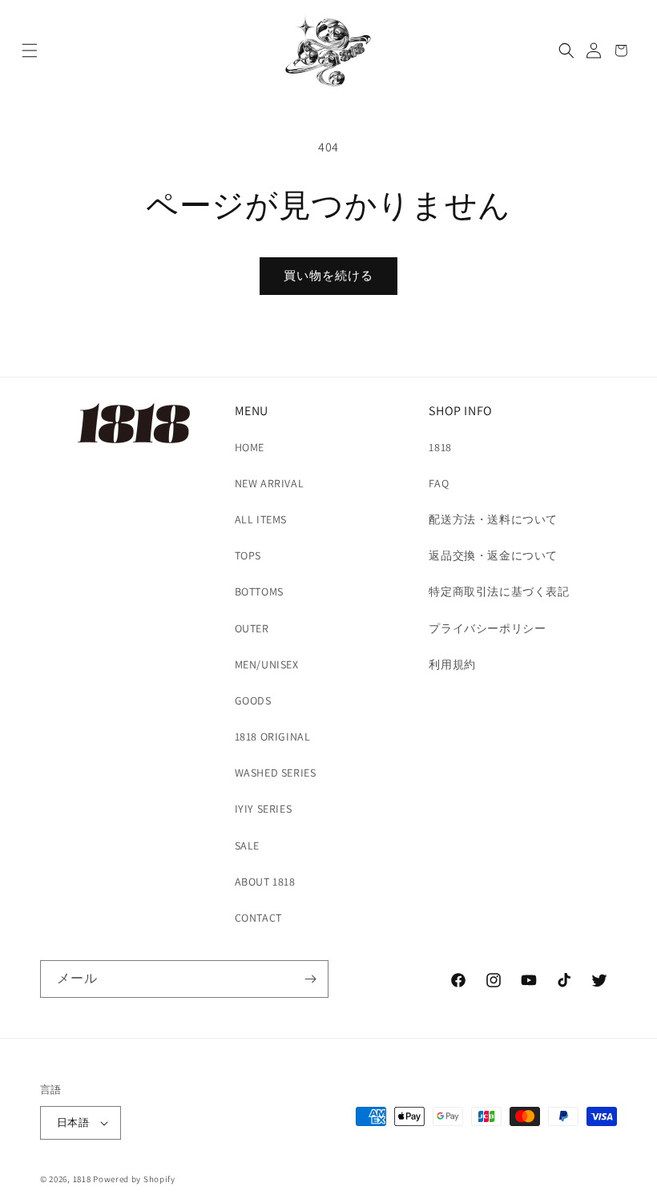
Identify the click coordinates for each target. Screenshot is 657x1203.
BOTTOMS (259, 591)
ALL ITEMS (261, 519)
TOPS (248, 555)
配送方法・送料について (493, 519)
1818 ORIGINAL (273, 736)
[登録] (310, 979)
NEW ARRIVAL (269, 483)
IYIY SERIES (263, 808)
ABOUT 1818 (265, 881)
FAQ (439, 483)
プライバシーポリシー (487, 628)
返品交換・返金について (493, 555)
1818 (440, 447)
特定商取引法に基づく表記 (499, 591)
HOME (249, 447)
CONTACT (258, 917)
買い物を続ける (328, 275)
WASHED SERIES (275, 772)
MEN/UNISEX (267, 664)
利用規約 (452, 664)
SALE (247, 845)
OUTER (252, 628)
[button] (29, 50)
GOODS (253, 700)
